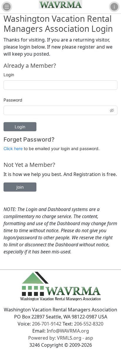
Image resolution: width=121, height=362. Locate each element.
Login (9, 74)
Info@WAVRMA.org (68, 331)
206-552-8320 (88, 324)
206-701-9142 (46, 324)
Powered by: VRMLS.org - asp (60, 338)
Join (20, 187)
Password (13, 99)
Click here (13, 148)
